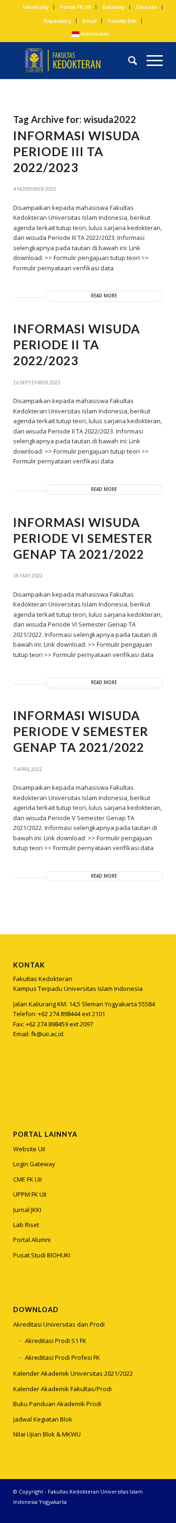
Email (90, 20)
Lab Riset (26, 1224)
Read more (104, 296)
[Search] (128, 60)
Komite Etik (122, 20)
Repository (57, 20)
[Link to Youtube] (156, 1511)
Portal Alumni (32, 1239)
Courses (146, 6)
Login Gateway (34, 1164)
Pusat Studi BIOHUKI (41, 1255)
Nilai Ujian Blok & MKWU (47, 1434)
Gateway (113, 6)
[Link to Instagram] (20, 1081)
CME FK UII (27, 1179)
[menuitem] (36, 7)
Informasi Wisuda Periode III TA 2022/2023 (76, 151)
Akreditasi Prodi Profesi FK (62, 1357)
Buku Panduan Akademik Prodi (57, 1404)
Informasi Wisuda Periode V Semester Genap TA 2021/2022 (80, 731)
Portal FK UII (75, 6)
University (36, 6)
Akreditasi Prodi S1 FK (55, 1340)
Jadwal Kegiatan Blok (42, 1419)
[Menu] (150, 60)
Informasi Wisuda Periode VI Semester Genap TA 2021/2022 (83, 538)
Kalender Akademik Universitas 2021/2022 (73, 1373)
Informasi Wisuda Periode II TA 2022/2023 (76, 344)
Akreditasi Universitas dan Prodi (59, 1324)
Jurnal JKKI (27, 1209)
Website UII (29, 1149)
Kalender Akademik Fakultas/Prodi (62, 1389)
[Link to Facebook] (142, 1511)
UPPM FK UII (29, 1194)
